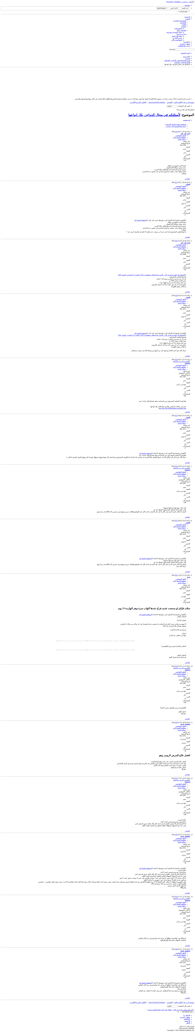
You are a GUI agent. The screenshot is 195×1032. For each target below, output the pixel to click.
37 (159, 102)
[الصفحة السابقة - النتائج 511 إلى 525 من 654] (170, 102)
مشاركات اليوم (177, 36)
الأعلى (188, 1023)
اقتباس (187, 179)
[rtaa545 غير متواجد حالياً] (181, 361)
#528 (176, 241)
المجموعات (178, 28)
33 (152, 102)
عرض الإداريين (177, 38)
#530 (176, 359)
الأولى (175, 102)
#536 (176, 722)
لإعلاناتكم (187, 1019)
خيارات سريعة (181, 34)
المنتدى (187, 19)
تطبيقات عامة (181, 30)
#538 (176, 834)
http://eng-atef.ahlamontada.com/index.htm (172, 408)
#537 (176, 778)
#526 (176, 132)
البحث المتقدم (185, 53)
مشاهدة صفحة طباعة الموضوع (175, 124)
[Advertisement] (133, 82)
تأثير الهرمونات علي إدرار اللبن (183, 1010)
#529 (176, 295)
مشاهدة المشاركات (179, 137)
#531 (176, 415)
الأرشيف (187, 1021)
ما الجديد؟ (186, 42)
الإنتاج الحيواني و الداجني (182, 62)
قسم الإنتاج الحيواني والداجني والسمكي (177, 60)
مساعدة (187, 5)
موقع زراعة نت (185, 44)
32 (151, 102)
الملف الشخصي (181, 135)
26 (149, 102)
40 (164, 102)
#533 (176, 521)
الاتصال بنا (186, 1015)
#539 (176, 897)
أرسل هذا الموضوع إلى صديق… (175, 126)
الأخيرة (138, 102)
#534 (176, 575)
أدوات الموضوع (186, 120)
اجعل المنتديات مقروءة (174, 32)
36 (157, 102)
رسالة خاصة (182, 139)
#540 (176, 949)
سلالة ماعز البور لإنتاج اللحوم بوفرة (160, 1010)
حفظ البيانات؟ (183, 11)
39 (162, 102)
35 (156, 102)
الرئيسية (187, 17)
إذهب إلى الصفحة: (184, 106)
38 (161, 102)
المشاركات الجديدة (179, 21)
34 (154, 102)
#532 (176, 466)
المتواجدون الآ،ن (176, 40)
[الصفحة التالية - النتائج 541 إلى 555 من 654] (144, 102)
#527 (176, 182)
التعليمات (183, 23)
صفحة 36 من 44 (188, 102)
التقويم (183, 24)
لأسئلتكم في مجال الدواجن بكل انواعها (154, 115)
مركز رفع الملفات (184, 46)
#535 (176, 666)
